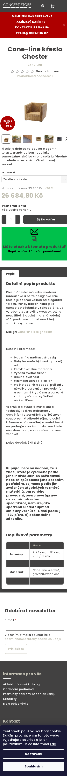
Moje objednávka (16, 704)
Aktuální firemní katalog (21, 684)
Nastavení (33, 754)
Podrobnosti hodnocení (35, 76)
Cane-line (34, 64)
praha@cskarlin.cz (32, 33)
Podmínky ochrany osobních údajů (29, 694)
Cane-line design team (35, 332)
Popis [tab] (10, 274)
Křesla (37, 545)
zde (53, 744)
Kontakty (10, 699)
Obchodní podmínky (18, 689)
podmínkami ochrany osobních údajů (33, 639)
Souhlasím (34, 766)
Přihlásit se (16, 649)
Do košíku (48, 219)
